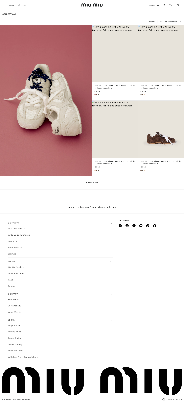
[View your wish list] (170, 5)
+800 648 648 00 (16, 228)
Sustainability (14, 306)
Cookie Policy (14, 338)
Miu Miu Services (16, 267)
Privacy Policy (14, 332)
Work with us (14, 312)
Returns (11, 286)
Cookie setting (15, 344)
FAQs (10, 280)
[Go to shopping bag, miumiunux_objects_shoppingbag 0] (177, 5)
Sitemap (12, 254)
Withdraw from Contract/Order (23, 357)
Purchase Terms (15, 350)
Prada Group (14, 299)
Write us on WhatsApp (19, 235)
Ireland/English (174, 400)
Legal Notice (14, 325)
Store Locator (15, 247)
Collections (83, 207)
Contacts (12, 241)
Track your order (16, 273)
